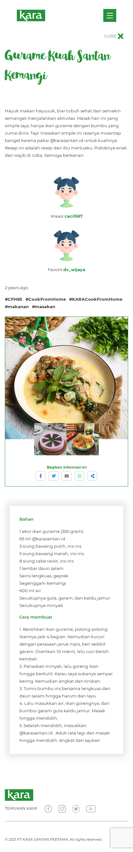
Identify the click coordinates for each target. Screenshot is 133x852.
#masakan (43, 306)
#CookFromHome (46, 299)
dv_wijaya (74, 269)
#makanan (17, 306)
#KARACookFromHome (95, 299)
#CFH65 (13, 299)
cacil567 (74, 216)
